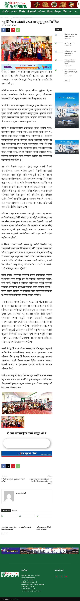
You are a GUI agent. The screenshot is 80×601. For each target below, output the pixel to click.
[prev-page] (2, 533)
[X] (8, 30)
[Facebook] (3, 30)
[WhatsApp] (18, 30)
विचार (49, 12)
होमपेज (5, 12)
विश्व (65, 12)
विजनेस (22, 12)
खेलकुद (57, 12)
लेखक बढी (14, 510)
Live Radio (7, 17)
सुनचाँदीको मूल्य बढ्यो (25, 527)
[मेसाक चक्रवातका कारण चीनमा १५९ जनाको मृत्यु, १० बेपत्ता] (59, 72)
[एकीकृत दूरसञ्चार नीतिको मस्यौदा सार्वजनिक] (44, 520)
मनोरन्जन (41, 12)
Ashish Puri (15, 599)
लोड (66, 80)
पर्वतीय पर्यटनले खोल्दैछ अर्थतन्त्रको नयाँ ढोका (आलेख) (70, 61)
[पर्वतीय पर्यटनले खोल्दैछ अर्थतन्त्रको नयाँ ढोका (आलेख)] (59, 62)
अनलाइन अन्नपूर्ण (6, 25)
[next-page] (6, 533)
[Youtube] (66, 576)
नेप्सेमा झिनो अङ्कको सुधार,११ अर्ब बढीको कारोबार (13, 480)
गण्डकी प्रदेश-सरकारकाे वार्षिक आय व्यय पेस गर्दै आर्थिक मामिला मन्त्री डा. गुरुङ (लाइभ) (41, 481)
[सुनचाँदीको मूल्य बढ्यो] (26, 520)
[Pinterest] (13, 30)
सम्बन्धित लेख (6, 510)
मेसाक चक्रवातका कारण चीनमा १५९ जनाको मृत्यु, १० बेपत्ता (71, 71)
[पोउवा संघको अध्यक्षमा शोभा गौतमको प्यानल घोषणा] (9, 520)
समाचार (14, 12)
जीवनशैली (31, 12)
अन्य (70, 12)
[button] (76, 12)
